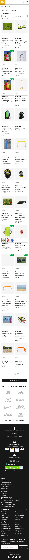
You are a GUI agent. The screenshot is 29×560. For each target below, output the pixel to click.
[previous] (1, 404)
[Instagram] (13, 557)
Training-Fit (18, 524)
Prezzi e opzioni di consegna (8, 504)
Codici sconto (4, 488)
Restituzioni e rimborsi (7, 499)
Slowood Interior (19, 515)
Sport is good (18, 523)
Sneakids (17, 521)
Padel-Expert (4, 535)
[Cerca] (5, 6)
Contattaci (14, 433)
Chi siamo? (4, 493)
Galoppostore (4, 521)
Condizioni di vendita (6, 497)
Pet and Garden (19, 514)
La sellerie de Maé (6, 528)
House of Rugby (5, 526)
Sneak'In (17, 519)
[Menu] (2, 6)
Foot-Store (4, 519)
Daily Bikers (4, 514)
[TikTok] (16, 557)
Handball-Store (5, 524)
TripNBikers (18, 530)
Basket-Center (5, 512)
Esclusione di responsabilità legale (10, 501)
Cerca (8, 6)
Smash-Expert (19, 517)
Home (2, 10)
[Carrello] (27, 2)
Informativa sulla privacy (7, 506)
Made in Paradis (5, 530)
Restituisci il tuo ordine (14, 461)
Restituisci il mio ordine (7, 486)
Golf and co (4, 523)
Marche (7, 10)
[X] (20, 557)
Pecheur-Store (19, 512)
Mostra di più (14, 380)
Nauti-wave (4, 532)
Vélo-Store (18, 532)
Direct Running (5, 515)
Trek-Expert (18, 526)
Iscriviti (23, 547)
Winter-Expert (18, 533)
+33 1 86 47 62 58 (14, 438)
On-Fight (3, 533)
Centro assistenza (6, 482)
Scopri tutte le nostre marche (14, 420)
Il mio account (4, 481)
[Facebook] (9, 557)
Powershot (4, 38)
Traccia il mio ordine (6, 484)
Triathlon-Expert (19, 528)
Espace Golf (4, 517)
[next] (28, 404)
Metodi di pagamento (6, 502)
